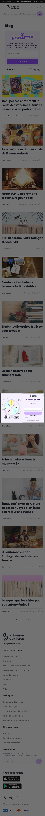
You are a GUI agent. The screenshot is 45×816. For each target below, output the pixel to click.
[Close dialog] (42, 395)
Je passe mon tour (33, 415)
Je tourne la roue (33, 413)
